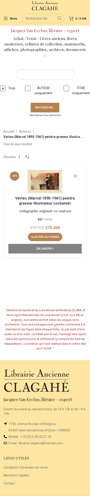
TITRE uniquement (81, 90)
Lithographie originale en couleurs (45, 211)
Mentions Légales (16, 475)
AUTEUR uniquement (43, 90)
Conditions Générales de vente (25, 467)
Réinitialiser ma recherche (45, 115)
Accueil (8, 131)
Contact (9, 483)
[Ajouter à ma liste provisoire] (75, 176)
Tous (11, 88)
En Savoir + (45, 248)
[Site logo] (45, 5)
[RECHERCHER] (59, 18)
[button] (45, 237)
